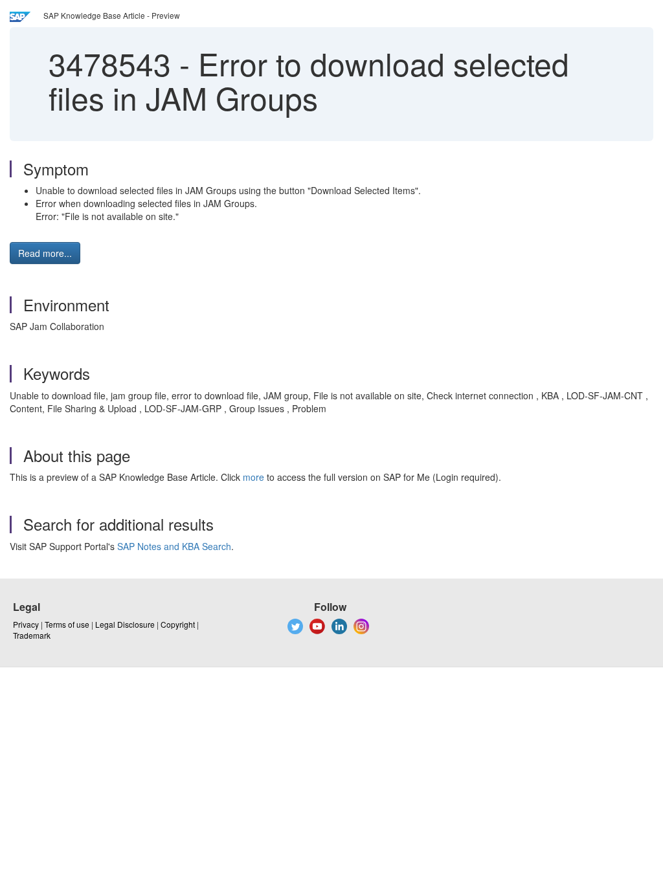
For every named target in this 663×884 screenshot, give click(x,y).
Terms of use (67, 624)
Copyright (178, 624)
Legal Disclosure (125, 624)
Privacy (26, 624)
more (253, 476)
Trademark (32, 635)
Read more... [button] (45, 253)
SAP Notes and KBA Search (174, 546)
